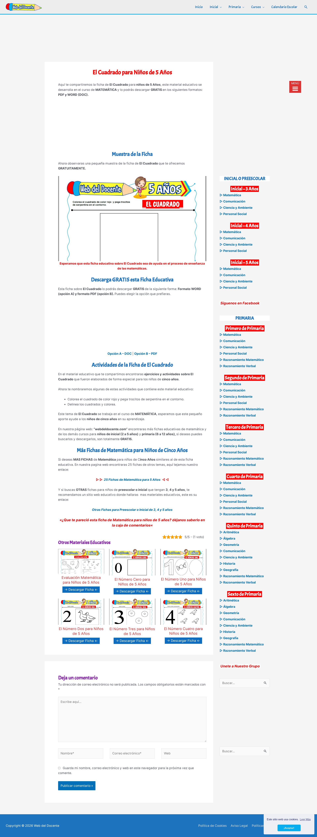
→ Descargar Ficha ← (81, 590)
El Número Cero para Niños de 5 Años (132, 581)
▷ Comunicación (232, 201)
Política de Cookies (212, 826)
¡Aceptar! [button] (289, 828)
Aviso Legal (239, 826)
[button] (306, 7)
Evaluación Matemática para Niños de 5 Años (81, 579)
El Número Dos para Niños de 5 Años (81, 631)
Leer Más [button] (305, 819)
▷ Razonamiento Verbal (238, 366)
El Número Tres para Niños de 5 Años (132, 631)
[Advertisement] (158, 38)
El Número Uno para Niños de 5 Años (183, 581)
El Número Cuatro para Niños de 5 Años (183, 631)
